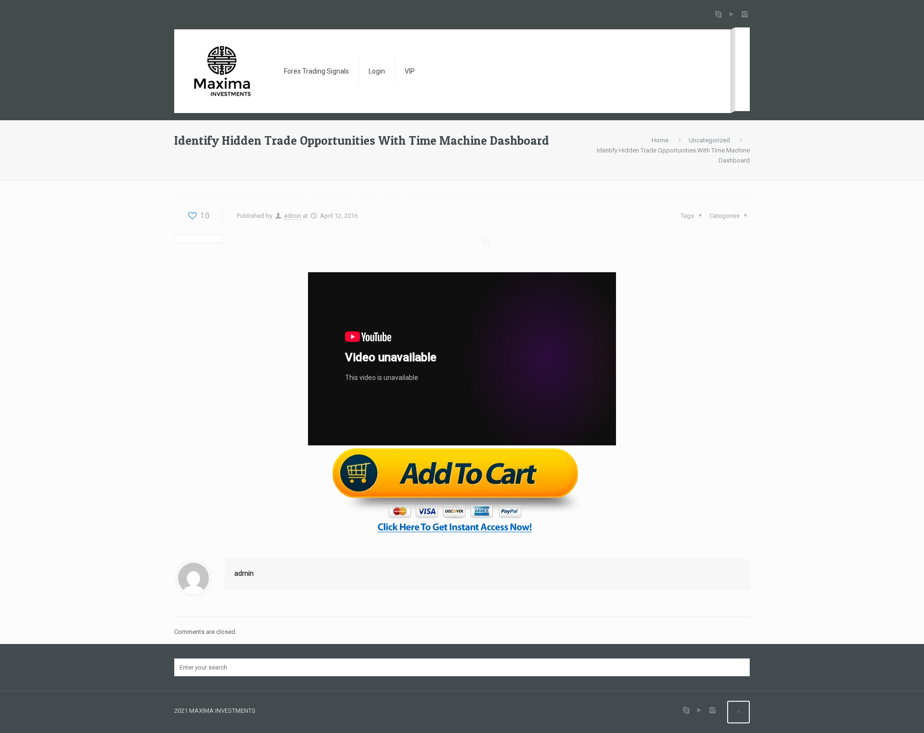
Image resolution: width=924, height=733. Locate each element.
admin (292, 215)
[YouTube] (732, 14)
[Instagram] (745, 14)
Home (660, 140)
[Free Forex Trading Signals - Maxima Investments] (221, 71)
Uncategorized (709, 140)
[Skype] (719, 14)
